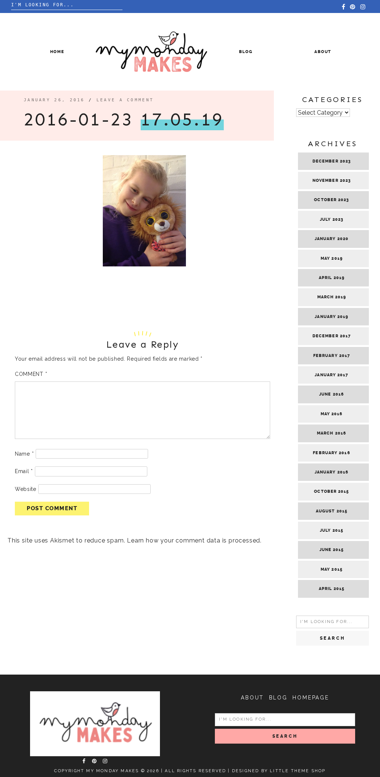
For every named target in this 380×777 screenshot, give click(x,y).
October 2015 (331, 491)
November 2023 (331, 180)
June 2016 (331, 394)
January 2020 (331, 238)
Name (24, 454)
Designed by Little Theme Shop (279, 770)
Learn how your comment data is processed (193, 540)
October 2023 (331, 199)
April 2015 (331, 588)
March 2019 (331, 297)
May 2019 (332, 258)
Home (57, 51)
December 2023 (331, 161)
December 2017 (331, 336)
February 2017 (331, 355)
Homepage (310, 698)
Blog (246, 51)
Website (25, 489)
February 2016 (331, 452)
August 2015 (331, 511)
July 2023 (331, 219)
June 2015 (332, 549)
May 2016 (332, 414)
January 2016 (331, 472)
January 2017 (331, 375)
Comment (31, 374)
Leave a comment (125, 100)
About (322, 51)
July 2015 (331, 530)
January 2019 (331, 316)
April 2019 (331, 277)
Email (24, 471)
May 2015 (332, 569)
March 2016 (331, 433)
